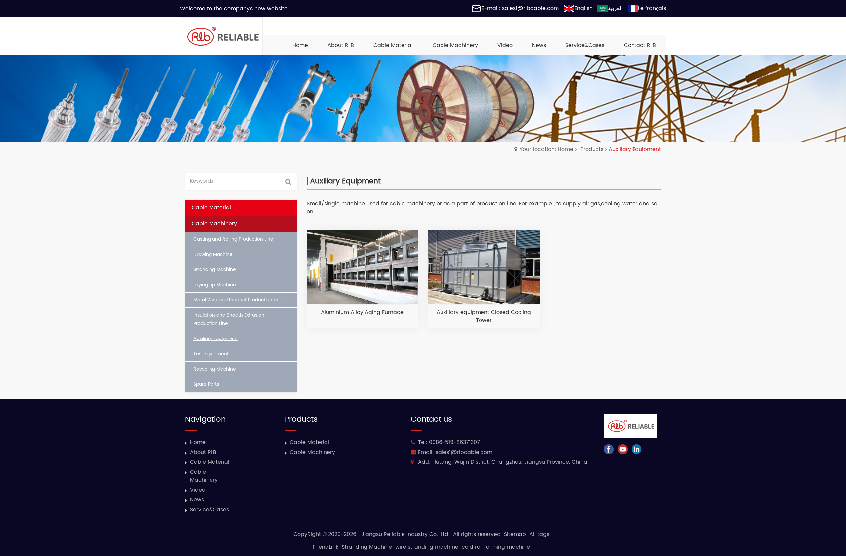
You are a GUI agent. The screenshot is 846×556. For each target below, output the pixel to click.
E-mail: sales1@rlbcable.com (520, 8)
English (583, 8)
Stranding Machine (367, 547)
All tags (539, 534)
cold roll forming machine (496, 547)
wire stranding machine (426, 547)
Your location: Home (546, 149)
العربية (615, 8)
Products (591, 149)
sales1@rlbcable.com (464, 452)
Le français (652, 8)
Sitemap (515, 534)
